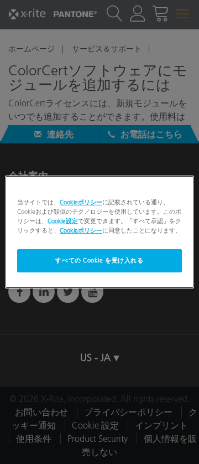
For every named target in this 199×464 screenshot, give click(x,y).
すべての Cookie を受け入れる (99, 260)
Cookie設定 (63, 221)
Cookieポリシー (81, 202)
